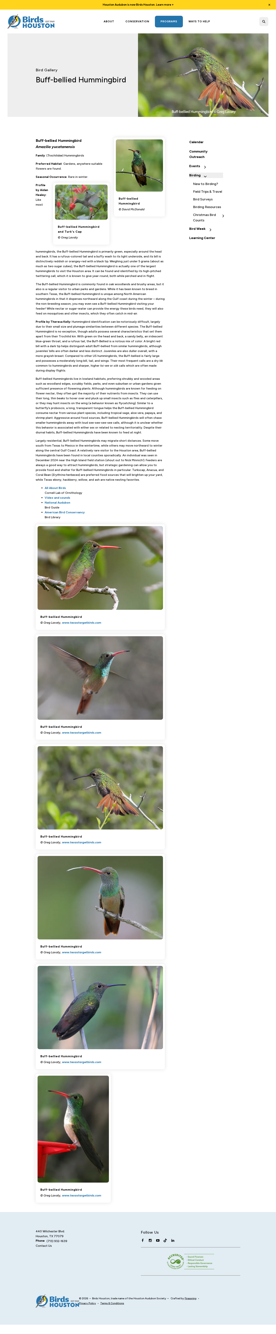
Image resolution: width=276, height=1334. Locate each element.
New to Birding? (205, 184)
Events (194, 166)
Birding (195, 175)
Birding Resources (207, 207)
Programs (169, 21)
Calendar (196, 142)
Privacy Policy (87, 1303)
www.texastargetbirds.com (81, 622)
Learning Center (202, 238)
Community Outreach (198, 154)
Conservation (137, 21)
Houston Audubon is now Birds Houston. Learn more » (138, 4)
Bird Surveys (203, 199)
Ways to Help (199, 21)
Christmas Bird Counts (204, 217)
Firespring (190, 1298)
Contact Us (44, 1246)
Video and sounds (57, 497)
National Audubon (57, 502)
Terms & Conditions (112, 1303)
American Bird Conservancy (65, 512)
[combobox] (268, 21)
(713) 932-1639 (57, 1241)
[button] (269, 5)
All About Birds (55, 488)
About (109, 21)
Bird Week (197, 229)
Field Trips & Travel (207, 191)
